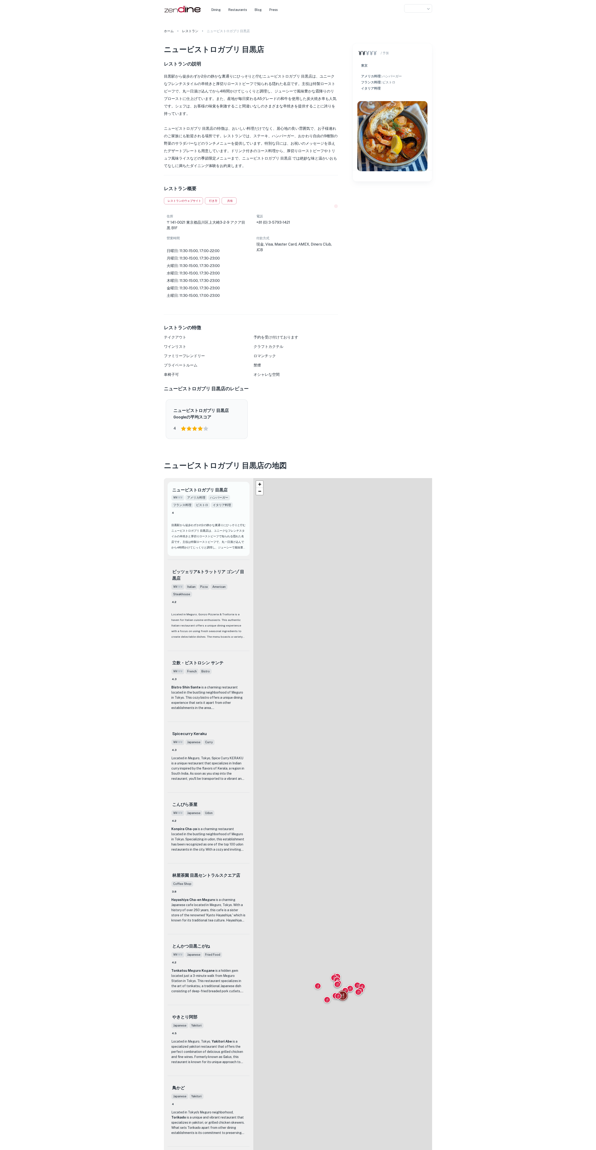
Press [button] (273, 10)
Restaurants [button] (237, 10)
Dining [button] (216, 10)
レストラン (190, 31)
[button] (418, 8)
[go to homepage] (182, 12)
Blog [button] (258, 10)
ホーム (169, 31)
